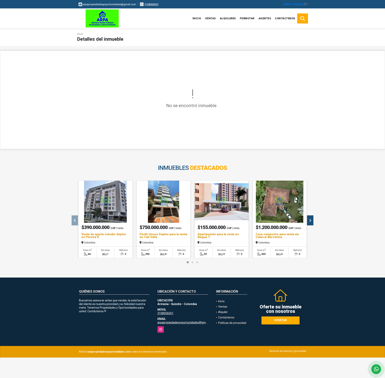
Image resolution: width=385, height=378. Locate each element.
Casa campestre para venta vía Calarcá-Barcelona (277, 235)
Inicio (196, 18)
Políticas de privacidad (232, 322)
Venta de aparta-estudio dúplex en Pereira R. (103, 235)
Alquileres (228, 18)
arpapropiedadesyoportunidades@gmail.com (186, 322)
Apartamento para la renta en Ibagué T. (218, 235)
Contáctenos (285, 18)
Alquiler (223, 312)
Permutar (247, 18)
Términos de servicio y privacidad (287, 351)
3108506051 (152, 4)
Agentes (264, 18)
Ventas (210, 18)
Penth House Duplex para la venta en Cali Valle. (163, 235)
